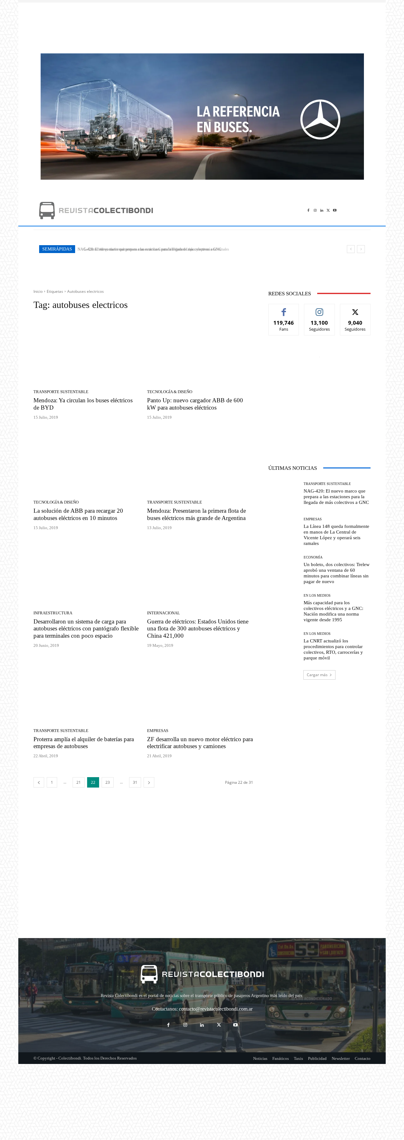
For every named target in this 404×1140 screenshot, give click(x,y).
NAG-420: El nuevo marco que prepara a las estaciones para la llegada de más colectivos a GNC (336, 496)
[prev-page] (38, 782)
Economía (313, 557)
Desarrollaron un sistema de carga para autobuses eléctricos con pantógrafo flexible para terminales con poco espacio (86, 628)
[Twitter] (328, 210)
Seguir (319, 308)
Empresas (157, 731)
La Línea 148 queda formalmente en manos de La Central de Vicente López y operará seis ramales (152, 249)
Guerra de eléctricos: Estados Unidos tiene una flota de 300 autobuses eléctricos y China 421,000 (197, 628)
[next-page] (149, 782)
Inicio (38, 291)
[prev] (351, 249)
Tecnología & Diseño (169, 392)
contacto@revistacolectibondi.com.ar (215, 1009)
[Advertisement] (202, 24)
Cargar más (317, 674)
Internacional (163, 613)
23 (107, 782)
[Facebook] (308, 210)
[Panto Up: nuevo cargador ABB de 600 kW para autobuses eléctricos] (200, 352)
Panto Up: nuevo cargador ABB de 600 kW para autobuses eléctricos (195, 404)
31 (135, 782)
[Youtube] (334, 210)
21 (78, 782)
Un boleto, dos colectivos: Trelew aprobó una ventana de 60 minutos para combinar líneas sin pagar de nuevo (337, 573)
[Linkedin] (321, 210)
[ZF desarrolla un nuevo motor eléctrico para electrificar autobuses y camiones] (200, 690)
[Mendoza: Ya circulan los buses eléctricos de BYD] (86, 352)
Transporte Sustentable (60, 392)
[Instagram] (315, 210)
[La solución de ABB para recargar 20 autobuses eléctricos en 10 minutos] (86, 462)
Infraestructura (52, 613)
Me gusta (284, 308)
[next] (361, 249)
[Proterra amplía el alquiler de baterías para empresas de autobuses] (86, 690)
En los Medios (317, 595)
